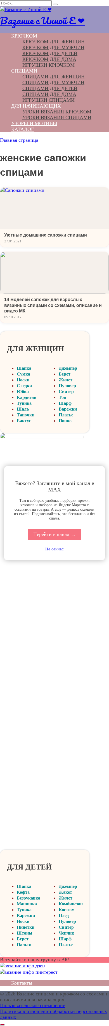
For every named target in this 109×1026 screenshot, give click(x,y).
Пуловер (67, 385)
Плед (64, 915)
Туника (24, 403)
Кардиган (26, 397)
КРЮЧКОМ (24, 36)
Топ (62, 397)
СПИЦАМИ (24, 71)
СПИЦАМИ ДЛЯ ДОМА (49, 94)
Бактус (24, 420)
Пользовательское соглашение (32, 1005)
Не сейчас (54, 549)
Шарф (65, 403)
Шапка (24, 368)
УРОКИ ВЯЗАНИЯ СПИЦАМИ (56, 117)
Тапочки (25, 415)
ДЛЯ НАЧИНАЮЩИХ (36, 106)
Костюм (67, 909)
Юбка (23, 391)
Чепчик (66, 933)
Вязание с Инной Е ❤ (42, 20)
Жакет (65, 892)
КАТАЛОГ (22, 129)
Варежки (68, 409)
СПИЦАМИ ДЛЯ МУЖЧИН (53, 82)
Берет (64, 374)
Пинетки (25, 927)
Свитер (66, 391)
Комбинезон (71, 903)
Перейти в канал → (54, 534)
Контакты (21, 983)
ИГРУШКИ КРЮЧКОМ (48, 65)
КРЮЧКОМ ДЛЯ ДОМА (49, 59)
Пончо (65, 420)
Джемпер (68, 368)
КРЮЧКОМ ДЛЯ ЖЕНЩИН (53, 41)
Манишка (27, 903)
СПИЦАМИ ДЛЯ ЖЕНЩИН (53, 77)
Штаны (24, 933)
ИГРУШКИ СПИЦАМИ (48, 100)
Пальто (24, 944)
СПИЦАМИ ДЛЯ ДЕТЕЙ (49, 88)
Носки (23, 379)
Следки (24, 385)
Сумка (23, 374)
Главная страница (19, 140)
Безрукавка (28, 898)
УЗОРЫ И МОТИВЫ (34, 123)
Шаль (23, 409)
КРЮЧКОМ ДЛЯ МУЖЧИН (53, 47)
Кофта (23, 892)
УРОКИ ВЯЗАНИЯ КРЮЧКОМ (56, 112)
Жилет (65, 379)
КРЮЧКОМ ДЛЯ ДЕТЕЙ (49, 53)
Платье (66, 415)
